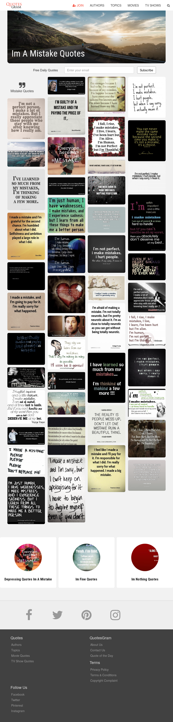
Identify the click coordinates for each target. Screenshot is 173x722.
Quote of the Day (101, 655)
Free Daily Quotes (45, 70)
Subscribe (146, 70)
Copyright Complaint (104, 680)
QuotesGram (14, 5)
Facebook (17, 694)
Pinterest (17, 705)
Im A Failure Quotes (145, 579)
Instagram (18, 711)
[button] (168, 5)
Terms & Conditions (103, 675)
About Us (96, 644)
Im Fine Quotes (28, 579)
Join (80, 5)
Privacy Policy (99, 669)
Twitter (15, 700)
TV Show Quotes (22, 661)
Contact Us (97, 650)
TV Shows (153, 5)
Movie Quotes (20, 655)
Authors (97, 5)
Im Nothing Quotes (86, 579)
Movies (133, 5)
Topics (116, 5)
